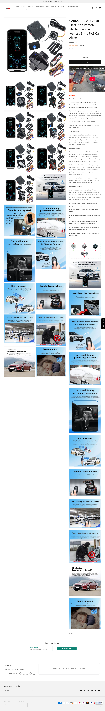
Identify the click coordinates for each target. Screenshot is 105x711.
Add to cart (85, 57)
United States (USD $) (10, 705)
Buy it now (85, 62)
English (22, 705)
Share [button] (72, 633)
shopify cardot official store (87, 705)
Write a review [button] (66, 648)
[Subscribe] (32, 690)
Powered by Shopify (97, 705)
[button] (93, 8)
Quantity (71, 49)
